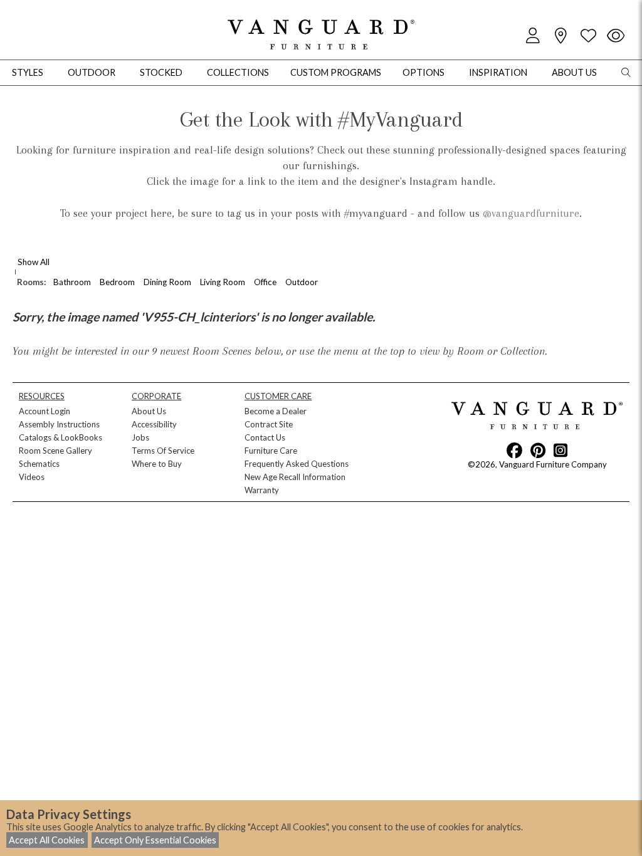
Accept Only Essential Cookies (155, 840)
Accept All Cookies (47, 840)
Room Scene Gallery (55, 451)
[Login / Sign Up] (533, 36)
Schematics (39, 464)
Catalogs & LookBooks (60, 437)
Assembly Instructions (59, 424)
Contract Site (269, 424)
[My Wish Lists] (588, 36)
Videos (32, 477)
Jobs (140, 437)
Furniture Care (271, 451)
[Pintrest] (538, 449)
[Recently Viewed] (615, 36)
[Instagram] (560, 449)
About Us (149, 411)
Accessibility (154, 424)
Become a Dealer (276, 411)
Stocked (161, 72)
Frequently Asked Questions (297, 464)
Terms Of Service (163, 451)
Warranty (262, 490)
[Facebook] (514, 449)
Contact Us (265, 437)
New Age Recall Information (295, 477)
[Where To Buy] (560, 36)
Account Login (44, 411)
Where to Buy (157, 464)
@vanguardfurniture (531, 213)
